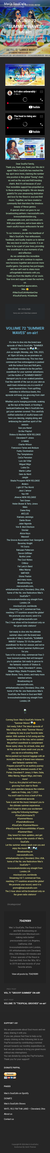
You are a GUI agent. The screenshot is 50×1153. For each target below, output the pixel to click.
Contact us (9, 1119)
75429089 (39, 37)
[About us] (34, 1131)
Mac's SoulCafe (15, 4)
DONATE (8, 1098)
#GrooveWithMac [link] (28, 828)
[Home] (9, 1131)
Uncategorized (14, 904)
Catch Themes (30, 1147)
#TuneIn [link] (40, 828)
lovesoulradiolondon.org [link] (19, 599)
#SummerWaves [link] (25, 818)
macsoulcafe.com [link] (25, 586)
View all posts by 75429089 (25, 974)
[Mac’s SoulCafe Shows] (21, 1131)
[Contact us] (41, 1131)
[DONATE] (15, 1131)
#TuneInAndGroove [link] (25, 822)
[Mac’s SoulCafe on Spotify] (25, 1136)
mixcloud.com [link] (19, 606)
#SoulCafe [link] (17, 825)
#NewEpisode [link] (12, 828)
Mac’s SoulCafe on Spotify (16, 1093)
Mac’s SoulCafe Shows (14, 1103)
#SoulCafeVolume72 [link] (25, 815)
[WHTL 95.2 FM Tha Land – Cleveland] (28, 1131)
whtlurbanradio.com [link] (15, 589)
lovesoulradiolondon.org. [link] (18, 359)
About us (8, 1114)
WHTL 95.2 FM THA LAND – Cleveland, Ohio (24, 1109)
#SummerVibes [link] (25, 832)
